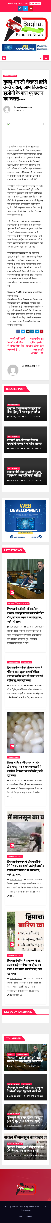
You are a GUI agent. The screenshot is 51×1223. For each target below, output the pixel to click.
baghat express (24, 107)
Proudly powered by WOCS (16, 1206)
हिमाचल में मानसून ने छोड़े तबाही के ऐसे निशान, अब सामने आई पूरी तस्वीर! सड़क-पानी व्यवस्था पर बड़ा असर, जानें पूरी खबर (25, 1152)
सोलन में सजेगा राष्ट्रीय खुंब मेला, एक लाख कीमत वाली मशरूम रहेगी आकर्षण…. (35, 346)
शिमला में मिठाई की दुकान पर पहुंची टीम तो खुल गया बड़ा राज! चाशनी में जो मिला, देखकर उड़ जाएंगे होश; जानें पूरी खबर (25, 1122)
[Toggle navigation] (46, 57)
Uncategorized (10, 76)
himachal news (23, 603)
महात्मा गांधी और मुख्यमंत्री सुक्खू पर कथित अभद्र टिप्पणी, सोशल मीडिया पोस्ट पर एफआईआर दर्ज (24, 475)
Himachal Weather (15, 856)
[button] (40, 58)
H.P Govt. (11, 603)
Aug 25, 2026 (16, 979)
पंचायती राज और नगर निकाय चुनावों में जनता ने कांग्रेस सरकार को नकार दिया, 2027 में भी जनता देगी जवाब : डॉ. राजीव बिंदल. (25, 445)
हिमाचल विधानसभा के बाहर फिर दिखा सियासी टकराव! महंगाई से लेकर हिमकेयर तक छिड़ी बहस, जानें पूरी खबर (23, 413)
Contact (29, 1217)
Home (21, 1217)
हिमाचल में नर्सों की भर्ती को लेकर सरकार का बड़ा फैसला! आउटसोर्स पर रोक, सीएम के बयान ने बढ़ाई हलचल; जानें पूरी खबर (25, 1063)
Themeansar (25, 1210)
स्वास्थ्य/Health (26, 662)
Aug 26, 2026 (16, 627)
